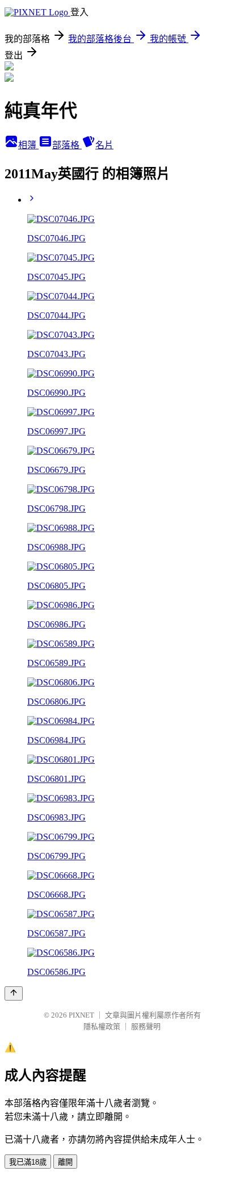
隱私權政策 (101, 1026)
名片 (104, 145)
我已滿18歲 (28, 1162)
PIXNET (81, 1015)
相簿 (28, 145)
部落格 (67, 145)
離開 (65, 1162)
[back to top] (14, 993)
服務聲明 (146, 1026)
